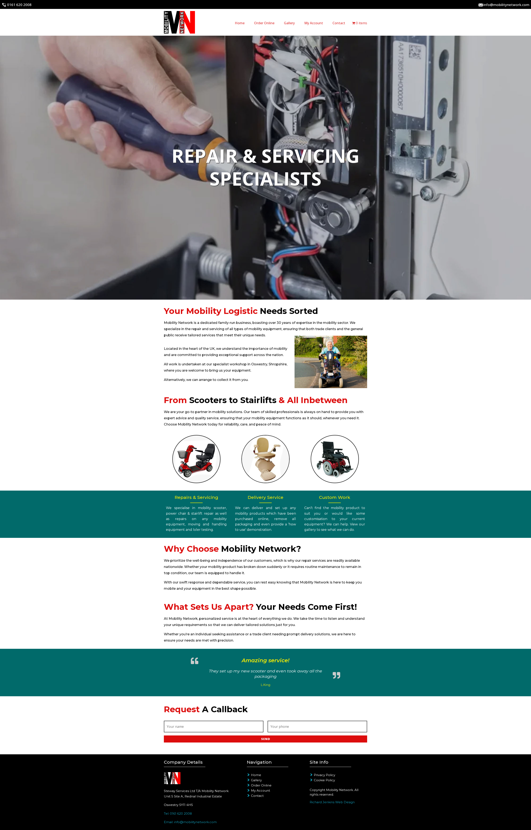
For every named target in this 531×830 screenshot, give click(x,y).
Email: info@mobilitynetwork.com (190, 822)
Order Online (264, 23)
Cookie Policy (324, 780)
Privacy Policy (324, 775)
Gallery (289, 23)
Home (240, 23)
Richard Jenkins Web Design (332, 802)
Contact (338, 23)
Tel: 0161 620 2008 (178, 813)
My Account (313, 23)
